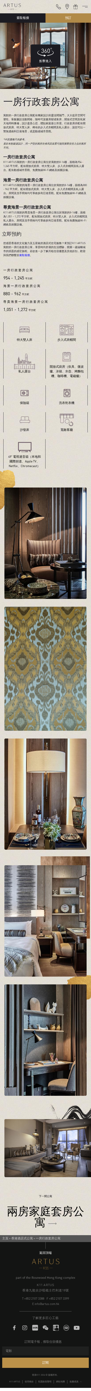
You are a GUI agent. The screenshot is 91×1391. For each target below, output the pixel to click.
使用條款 (29, 1382)
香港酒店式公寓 (22, 1238)
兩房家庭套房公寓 (45, 1216)
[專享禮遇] (75, 6)
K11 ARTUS (14, 1382)
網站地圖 (60, 1382)
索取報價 (23, 18)
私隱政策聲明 (44, 1382)
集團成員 (74, 1382)
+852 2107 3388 (34, 1298)
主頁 (5, 1238)
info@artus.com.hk (47, 1304)
